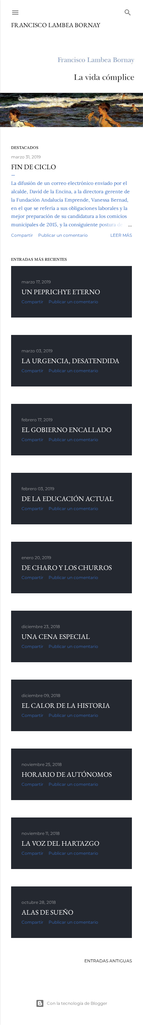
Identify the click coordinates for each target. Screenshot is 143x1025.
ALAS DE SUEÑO (47, 912)
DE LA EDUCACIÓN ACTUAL (67, 498)
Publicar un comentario (63, 235)
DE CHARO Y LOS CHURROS (67, 567)
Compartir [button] (22, 235)
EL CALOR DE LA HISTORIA (66, 705)
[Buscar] (128, 11)
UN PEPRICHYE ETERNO (61, 291)
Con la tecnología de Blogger (77, 1003)
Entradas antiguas (108, 960)
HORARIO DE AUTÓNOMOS (67, 774)
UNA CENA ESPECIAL (56, 636)
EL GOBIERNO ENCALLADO (66, 429)
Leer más (121, 235)
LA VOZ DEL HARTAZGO (60, 843)
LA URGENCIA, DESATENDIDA (70, 360)
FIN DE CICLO (33, 166)
